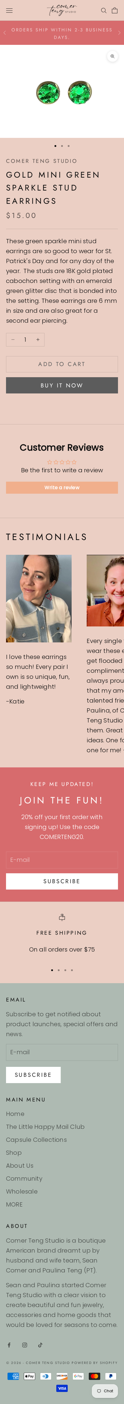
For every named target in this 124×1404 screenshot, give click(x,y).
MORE (14, 1204)
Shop (14, 1152)
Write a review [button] (62, 487)
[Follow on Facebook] (9, 1345)
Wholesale (22, 1191)
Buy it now (62, 385)
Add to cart (62, 364)
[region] (62, 937)
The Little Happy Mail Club (45, 1127)
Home (15, 1114)
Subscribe (62, 881)
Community (24, 1178)
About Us (20, 1165)
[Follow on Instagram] (25, 1345)
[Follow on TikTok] (40, 1345)
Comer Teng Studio (41, 161)
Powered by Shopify (95, 1362)
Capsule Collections (36, 1139)
